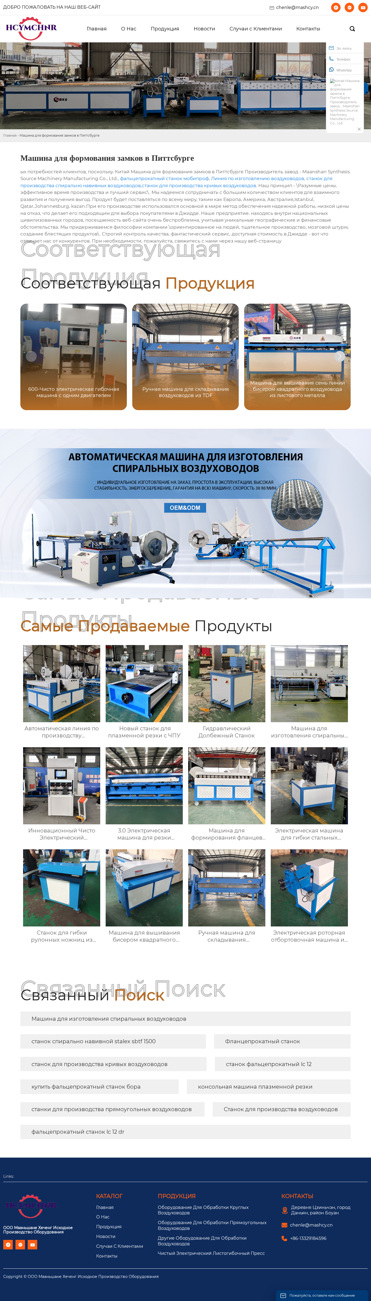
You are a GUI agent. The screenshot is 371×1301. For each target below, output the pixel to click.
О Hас (102, 1217)
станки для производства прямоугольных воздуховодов (112, 1109)
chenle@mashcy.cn (297, 7)
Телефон (343, 59)
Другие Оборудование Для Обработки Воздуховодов (202, 1241)
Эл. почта (344, 49)
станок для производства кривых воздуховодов (199, 185)
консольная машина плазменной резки (255, 1086)
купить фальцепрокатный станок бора (86, 1086)
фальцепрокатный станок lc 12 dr (78, 1132)
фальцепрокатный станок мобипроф (164, 178)
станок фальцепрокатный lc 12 (269, 1064)
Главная (10, 135)
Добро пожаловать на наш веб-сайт (51, 7)
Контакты (107, 1256)
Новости (105, 1236)
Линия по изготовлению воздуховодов (257, 178)
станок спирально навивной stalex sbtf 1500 (94, 1041)
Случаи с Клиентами (119, 1246)
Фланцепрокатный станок (262, 1041)
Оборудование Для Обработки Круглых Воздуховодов (203, 1210)
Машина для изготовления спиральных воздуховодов (109, 1019)
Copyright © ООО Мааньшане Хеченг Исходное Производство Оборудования (81, 1276)
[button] (339, 356)
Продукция (109, 1226)
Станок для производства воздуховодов (281, 1109)
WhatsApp (344, 70)
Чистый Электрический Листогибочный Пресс (211, 1253)
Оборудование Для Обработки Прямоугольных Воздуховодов (212, 1225)
